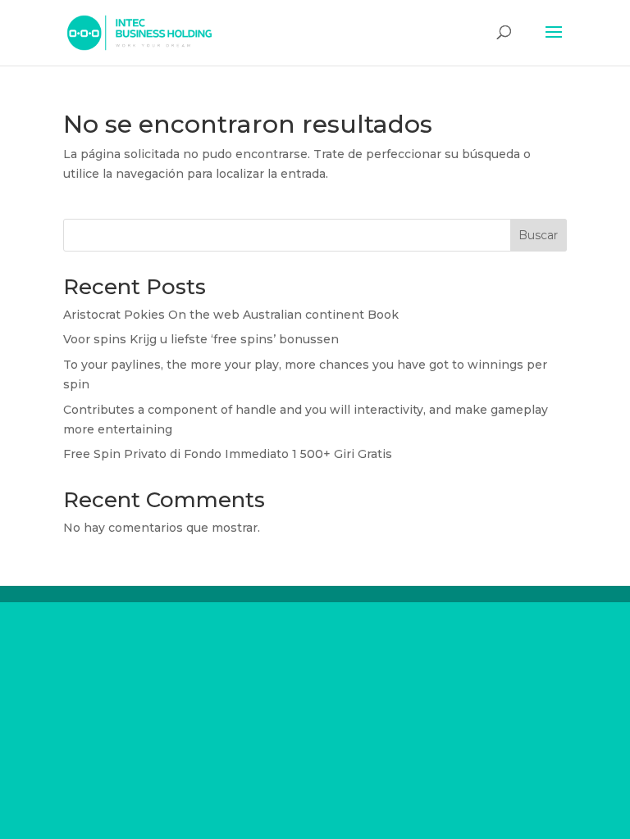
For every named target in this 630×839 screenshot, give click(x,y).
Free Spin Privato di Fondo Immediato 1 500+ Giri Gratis (227, 454)
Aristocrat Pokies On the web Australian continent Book (231, 314)
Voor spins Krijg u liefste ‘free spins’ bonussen (201, 339)
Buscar (538, 235)
